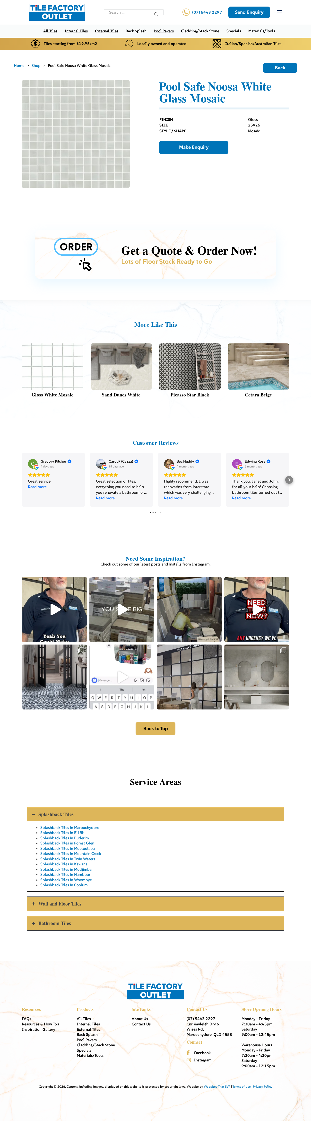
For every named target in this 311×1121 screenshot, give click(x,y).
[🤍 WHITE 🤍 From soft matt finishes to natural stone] (256, 677)
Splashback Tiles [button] (56, 814)
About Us (140, 1018)
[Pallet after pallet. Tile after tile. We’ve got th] (256, 609)
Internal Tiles (76, 30)
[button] (22, 480)
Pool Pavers (164, 30)
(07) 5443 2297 (207, 12)
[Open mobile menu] (279, 12)
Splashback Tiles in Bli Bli (62, 832)
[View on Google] (33, 464)
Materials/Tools (261, 30)
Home (19, 65)
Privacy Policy (262, 1087)
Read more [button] (37, 486)
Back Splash (136, 30)
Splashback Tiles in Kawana (63, 863)
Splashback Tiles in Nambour (65, 874)
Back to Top (155, 729)
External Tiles (106, 30)
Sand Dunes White (121, 394)
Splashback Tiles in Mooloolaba (67, 848)
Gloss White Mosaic (52, 394)
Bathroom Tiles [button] (54, 923)
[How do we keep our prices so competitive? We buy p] (122, 609)
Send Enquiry (249, 12)
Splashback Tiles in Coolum (64, 884)
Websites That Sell (217, 1087)
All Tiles (50, 30)
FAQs (26, 1018)
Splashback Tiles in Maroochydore (69, 827)
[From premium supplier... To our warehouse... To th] (54, 677)
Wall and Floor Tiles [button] (59, 903)
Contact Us (141, 1024)
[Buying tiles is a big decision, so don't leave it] (54, 609)
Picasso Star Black (190, 394)
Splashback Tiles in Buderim (64, 837)
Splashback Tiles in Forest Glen (67, 843)
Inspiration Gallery (38, 1029)
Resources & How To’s (40, 1024)
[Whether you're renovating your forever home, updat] (189, 609)
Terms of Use (242, 1087)
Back (280, 68)
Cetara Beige (258, 394)
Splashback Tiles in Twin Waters (67, 858)
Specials (233, 30)
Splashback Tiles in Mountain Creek (70, 853)
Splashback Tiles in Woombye (66, 879)
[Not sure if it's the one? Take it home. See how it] (189, 677)
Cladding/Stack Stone (200, 30)
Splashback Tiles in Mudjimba (66, 869)
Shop (36, 65)
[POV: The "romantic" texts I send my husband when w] (122, 677)
